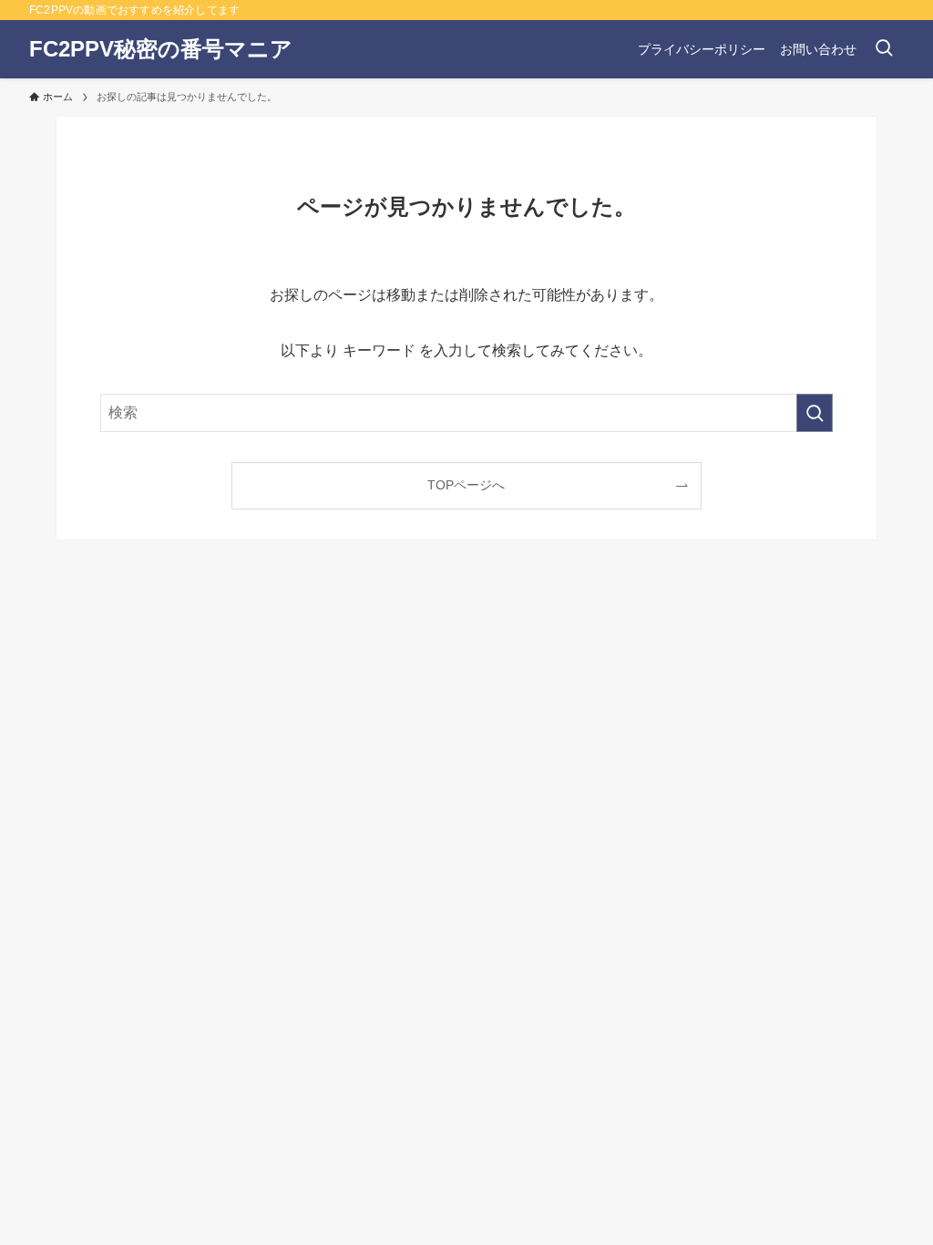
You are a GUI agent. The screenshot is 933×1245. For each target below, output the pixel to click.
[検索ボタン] (884, 49)
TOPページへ (466, 485)
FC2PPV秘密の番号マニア (160, 49)
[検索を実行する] (814, 413)
